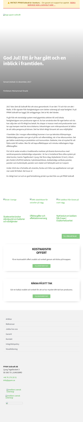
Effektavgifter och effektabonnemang (38, 217)
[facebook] (4, 359)
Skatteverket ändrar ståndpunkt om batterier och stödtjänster (14, 219)
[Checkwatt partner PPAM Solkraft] (14, 395)
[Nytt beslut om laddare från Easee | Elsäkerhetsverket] (68, 205)
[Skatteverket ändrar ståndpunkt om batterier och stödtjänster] (15, 206)
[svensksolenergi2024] (14, 389)
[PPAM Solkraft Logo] (12, 14)
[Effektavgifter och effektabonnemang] (41, 205)
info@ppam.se (9, 380)
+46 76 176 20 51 (10, 377)
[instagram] (7, 359)
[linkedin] (10, 359)
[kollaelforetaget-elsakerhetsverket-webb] (14, 403)
